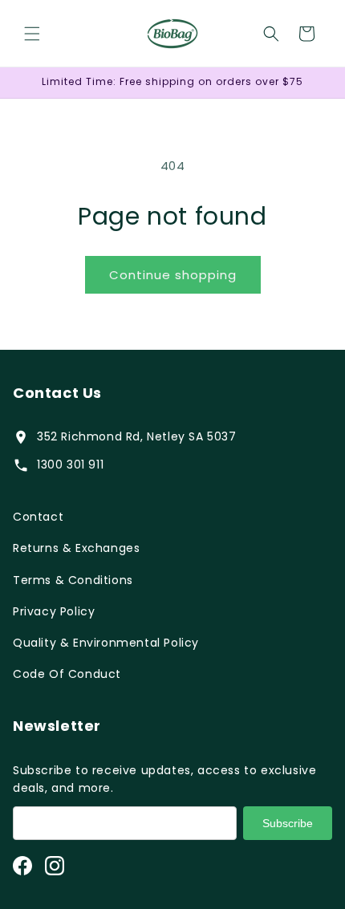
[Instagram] (54, 865)
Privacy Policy (54, 611)
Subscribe (287, 823)
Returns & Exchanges (76, 548)
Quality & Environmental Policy (106, 643)
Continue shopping (173, 274)
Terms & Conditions (73, 580)
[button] (32, 33)
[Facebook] (22, 865)
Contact (38, 517)
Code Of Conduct (67, 674)
